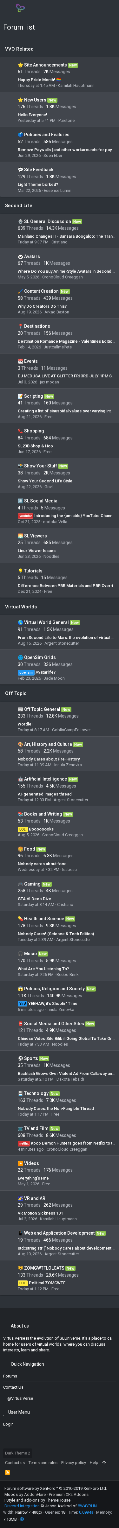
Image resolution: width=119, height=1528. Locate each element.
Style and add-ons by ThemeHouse (38, 1500)
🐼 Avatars (29, 256)
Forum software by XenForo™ (55, 1488)
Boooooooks (36, 829)
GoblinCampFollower (71, 729)
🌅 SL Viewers (32, 535)
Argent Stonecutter (61, 643)
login (8, 1424)
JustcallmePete (58, 347)
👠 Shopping (31, 430)
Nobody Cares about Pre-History (49, 759)
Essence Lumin (57, 190)
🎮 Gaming (29, 884)
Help (94, 1462)
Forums (10, 1376)
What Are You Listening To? (43, 968)
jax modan (49, 382)
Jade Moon (54, 678)
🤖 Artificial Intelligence (42, 779)
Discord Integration (22, 1505)
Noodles (51, 556)
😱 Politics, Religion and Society (51, 988)
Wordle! (25, 724)
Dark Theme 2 (17, 1453)
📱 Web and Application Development (56, 1233)
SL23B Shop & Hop (35, 446)
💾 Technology (33, 1093)
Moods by (46, 1494)
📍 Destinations (34, 326)
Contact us (13, 1387)
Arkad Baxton (56, 312)
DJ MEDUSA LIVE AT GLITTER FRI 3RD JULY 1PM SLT (67, 376)
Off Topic (16, 693)
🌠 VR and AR (31, 1198)
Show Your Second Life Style (45, 481)
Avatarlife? (37, 672)
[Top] (104, 1463)
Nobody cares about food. (43, 863)
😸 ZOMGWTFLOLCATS (41, 1268)
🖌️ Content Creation (38, 291)
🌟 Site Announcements (42, 64)
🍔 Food (26, 849)
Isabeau (69, 869)
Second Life (18, 205)
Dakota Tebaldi (70, 1079)
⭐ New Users (32, 99)
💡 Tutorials (30, 570)
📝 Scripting (30, 396)
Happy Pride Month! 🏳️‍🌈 (39, 79)
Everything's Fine (33, 1178)
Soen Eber (52, 155)
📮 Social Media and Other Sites (51, 1023)
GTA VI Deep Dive (34, 898)
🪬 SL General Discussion (44, 221)
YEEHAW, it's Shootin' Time (48, 1003)
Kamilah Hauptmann (76, 85)
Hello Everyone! (32, 114)
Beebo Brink (67, 974)
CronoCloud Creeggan (62, 277)
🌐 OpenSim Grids (37, 657)
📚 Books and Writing (40, 814)
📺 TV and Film (33, 1128)
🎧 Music (27, 953)
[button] (8, 8)
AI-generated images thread (45, 794)
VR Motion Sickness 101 (40, 1213)
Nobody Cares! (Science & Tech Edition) (56, 933)
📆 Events (28, 361)
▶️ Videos (28, 1163)
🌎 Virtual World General (43, 622)
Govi (48, 486)
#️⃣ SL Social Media (37, 500)
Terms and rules (43, 1462)
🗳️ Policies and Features (43, 134)
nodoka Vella (55, 521)
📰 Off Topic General (39, 709)
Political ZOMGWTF (42, 1282)
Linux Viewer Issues (37, 550)
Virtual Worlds (21, 607)
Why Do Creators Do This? (42, 306)
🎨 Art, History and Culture (45, 744)
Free (48, 416)
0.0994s (86, 1512)
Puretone (66, 120)
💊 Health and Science (41, 918)
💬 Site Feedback (35, 169)
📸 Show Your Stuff (37, 465)
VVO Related (19, 49)
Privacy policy (73, 1462)
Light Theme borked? (38, 184)
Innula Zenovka (68, 764)
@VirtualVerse (20, 1398)
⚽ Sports (28, 1058)
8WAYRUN (87, 1505)
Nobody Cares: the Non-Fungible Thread (56, 1108)
